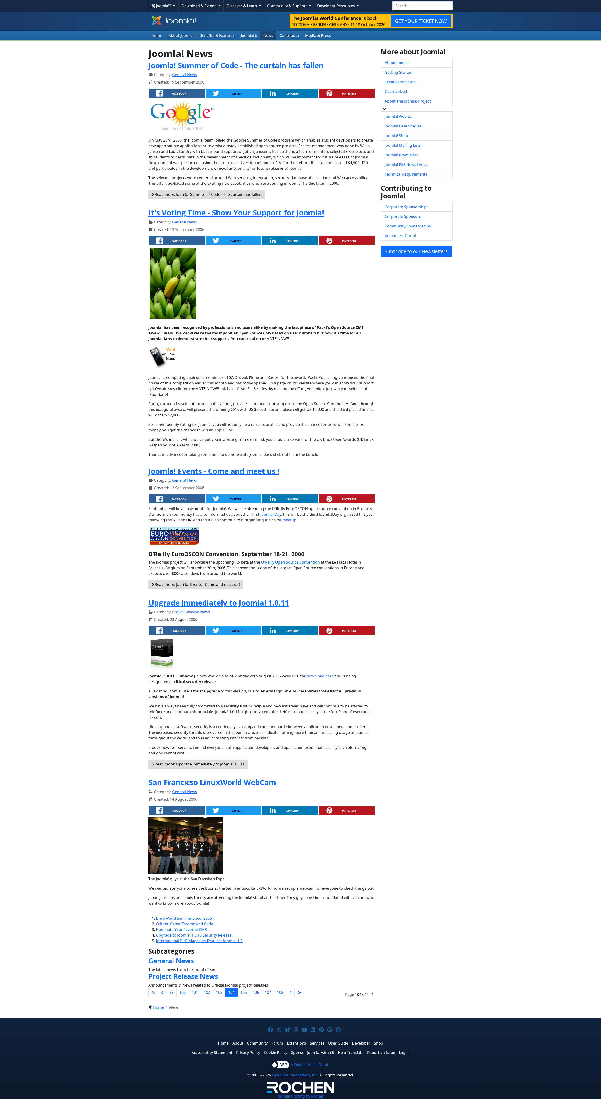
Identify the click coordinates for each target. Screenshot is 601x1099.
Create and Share (400, 82)
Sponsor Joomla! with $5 (312, 1052)
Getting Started (398, 72)
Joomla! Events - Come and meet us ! (213, 471)
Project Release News (191, 612)
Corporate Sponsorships (406, 206)
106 (256, 992)
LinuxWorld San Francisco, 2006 (184, 918)
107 (268, 992)
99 (171, 992)
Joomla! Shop (396, 135)
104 (231, 992)
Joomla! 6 (249, 35)
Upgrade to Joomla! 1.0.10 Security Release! (194, 935)
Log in (404, 1052)
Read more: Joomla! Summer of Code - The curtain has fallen (208, 194)
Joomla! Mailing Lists (403, 145)
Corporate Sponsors (403, 216)
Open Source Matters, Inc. (295, 1075)
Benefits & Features (217, 35)
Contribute (289, 35)
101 (195, 992)
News (268, 35)
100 (182, 992)
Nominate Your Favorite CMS (181, 929)
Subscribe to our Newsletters (416, 251)
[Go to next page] (290, 992)
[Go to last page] (299, 992)
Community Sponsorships (408, 226)
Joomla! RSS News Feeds (406, 164)
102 (207, 992)
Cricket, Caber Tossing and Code (184, 923)
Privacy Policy (248, 1052)
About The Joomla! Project (408, 101)
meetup (289, 520)
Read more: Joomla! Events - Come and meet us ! (197, 584)
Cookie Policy (275, 1052)
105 (243, 992)
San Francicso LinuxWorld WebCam (212, 782)
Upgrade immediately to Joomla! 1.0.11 (218, 603)
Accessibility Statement (212, 1052)
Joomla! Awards (398, 116)
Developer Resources (336, 5)
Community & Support (287, 5)
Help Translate (350, 1052)
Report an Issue (381, 1052)
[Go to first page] (153, 992)
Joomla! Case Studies (403, 126)
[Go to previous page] (162, 992)
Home (156, 35)
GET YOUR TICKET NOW (421, 21)
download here (320, 676)
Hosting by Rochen (300, 1096)
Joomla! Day (270, 514)
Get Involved (396, 91)
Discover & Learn (242, 5)
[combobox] (422, 5)
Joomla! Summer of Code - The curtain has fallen (236, 65)
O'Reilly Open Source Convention (290, 562)
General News (184, 74)
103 (219, 992)
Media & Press (318, 35)
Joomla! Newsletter (401, 155)
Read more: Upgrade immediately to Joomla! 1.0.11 (199, 764)
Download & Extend (199, 5)
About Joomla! (181, 35)
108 (280, 992)
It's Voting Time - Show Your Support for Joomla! (236, 213)
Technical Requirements (406, 174)
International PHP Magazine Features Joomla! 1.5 (199, 940)
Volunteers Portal (400, 235)
